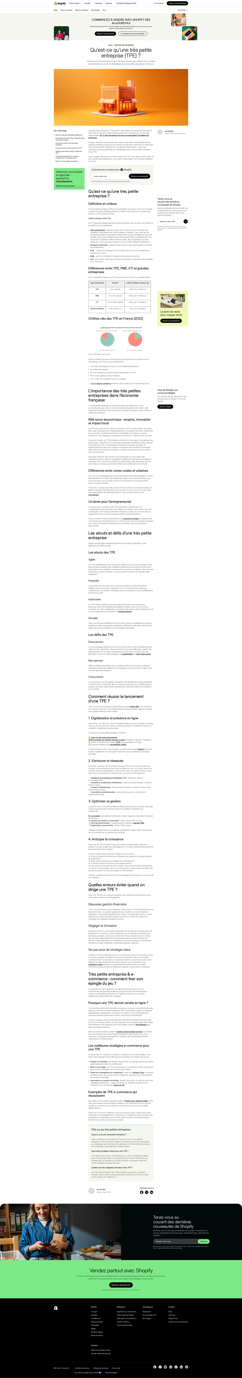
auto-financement (143, 654)
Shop (170, 1312)
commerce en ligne (131, 519)
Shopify (141, 749)
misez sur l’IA (119, 1085)
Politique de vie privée (100, 1368)
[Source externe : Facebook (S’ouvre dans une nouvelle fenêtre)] (154, 1366)
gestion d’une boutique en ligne (129, 1032)
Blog (55, 10)
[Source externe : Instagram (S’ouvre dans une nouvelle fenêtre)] (170, 1366)
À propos (94, 1312)
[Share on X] (146, 1192)
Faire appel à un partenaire (126, 1318)
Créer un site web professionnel (104, 737)
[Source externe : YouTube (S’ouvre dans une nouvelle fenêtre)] (165, 1366)
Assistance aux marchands (126, 1312)
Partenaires (95, 1325)
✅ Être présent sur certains (100, 740)
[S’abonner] (186, 221)
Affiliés (93, 1329)
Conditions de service (81, 1368)
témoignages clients (118, 745)
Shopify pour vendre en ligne (136, 1101)
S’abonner (203, 1241)
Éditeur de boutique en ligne (100, 1350)
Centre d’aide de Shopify (125, 1315)
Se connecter (159, 3)
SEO (118, 742)
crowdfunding (127, 654)
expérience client (95, 964)
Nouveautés (95, 10)
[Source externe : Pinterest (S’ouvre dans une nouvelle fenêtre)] (186, 1366)
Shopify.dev (147, 1312)
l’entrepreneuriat (125, 612)
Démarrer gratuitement (177, 3)
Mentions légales (97, 1332)
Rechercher (182, 10)
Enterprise (108, 3)
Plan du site (116, 1368)
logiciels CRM (138, 823)
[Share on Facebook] (141, 1192)
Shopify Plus (172, 1318)
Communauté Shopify (124, 1325)
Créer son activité (66, 10)
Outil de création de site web (101, 1353)
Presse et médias (97, 1322)
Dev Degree (147, 1318)
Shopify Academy (123, 1322)
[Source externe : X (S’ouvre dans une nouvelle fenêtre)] (160, 1366)
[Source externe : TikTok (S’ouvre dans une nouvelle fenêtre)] (176, 1366)
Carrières (94, 1315)
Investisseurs (95, 1318)
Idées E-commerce (81, 10)
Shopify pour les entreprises (178, 1322)
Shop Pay (171, 1315)
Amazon (136, 1073)
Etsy (142, 1073)
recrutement (93, 495)
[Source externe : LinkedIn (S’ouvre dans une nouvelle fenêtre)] (181, 1366)
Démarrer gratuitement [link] (139, 176)
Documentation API (149, 1315)
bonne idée (134, 707)
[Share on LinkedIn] (151, 1192)
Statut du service (97, 1335)
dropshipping (141, 1025)
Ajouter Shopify (165, 407)
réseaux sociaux (118, 740)
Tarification (98, 3)
